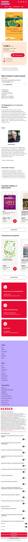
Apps (22, 6)
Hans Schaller (11, 144)
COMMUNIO (3, 392)
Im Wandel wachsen (7, 259)
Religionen (3, 355)
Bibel (2, 347)
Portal (5, 6)
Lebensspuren (4, 402)
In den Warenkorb (19, 55)
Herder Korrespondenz (6, 398)
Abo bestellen (6, 331)
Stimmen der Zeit (5, 404)
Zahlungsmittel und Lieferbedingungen (9, 68)
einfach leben (4, 394)
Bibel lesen (4, 388)
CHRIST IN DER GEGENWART (7, 390)
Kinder (2, 358)
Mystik (19, 171)
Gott (4, 211)
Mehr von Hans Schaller (8, 160)
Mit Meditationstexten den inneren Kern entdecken (14, 176)
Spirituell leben (14, 277)
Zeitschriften (16, 6)
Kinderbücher (4, 376)
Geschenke (4, 378)
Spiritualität (4, 351)
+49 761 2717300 (7, 294)
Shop (10, 6)
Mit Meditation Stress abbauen (9, 171)
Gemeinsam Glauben (6, 396)
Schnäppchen (4, 380)
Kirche (2, 353)
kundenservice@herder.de (9, 312)
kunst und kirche (5, 400)
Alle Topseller (14, 229)
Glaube (3, 349)
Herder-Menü (26, 1)
